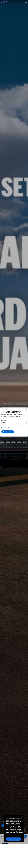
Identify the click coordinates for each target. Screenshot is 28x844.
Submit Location (7, 432)
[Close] (26, 409)
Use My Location (5, 428)
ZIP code (3, 420)
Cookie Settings (13, 839)
